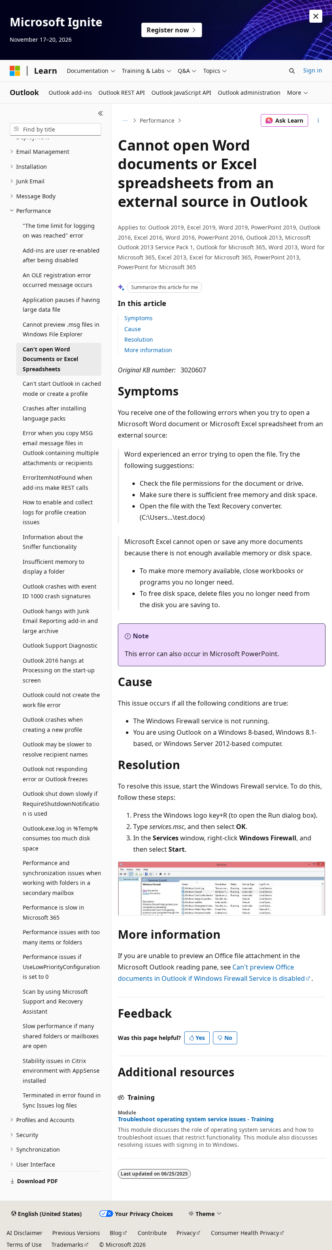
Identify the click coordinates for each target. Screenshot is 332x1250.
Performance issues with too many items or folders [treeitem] (61, 937)
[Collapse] (101, 113)
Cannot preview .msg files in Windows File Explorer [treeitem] (61, 329)
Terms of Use (24, 1244)
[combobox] (55, 129)
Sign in (312, 70)
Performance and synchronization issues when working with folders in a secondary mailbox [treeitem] (62, 878)
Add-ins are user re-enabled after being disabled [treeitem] (61, 255)
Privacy (186, 1233)
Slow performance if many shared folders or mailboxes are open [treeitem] (61, 1036)
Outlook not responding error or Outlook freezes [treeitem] (55, 774)
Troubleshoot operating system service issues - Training (196, 1119)
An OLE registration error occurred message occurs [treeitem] (57, 280)
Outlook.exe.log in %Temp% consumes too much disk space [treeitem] (60, 838)
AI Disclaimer (24, 1233)
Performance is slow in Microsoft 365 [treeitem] (53, 912)
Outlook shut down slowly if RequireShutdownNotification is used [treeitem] (61, 803)
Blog (116, 1233)
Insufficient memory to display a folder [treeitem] (53, 567)
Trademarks (67, 1244)
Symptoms (138, 318)
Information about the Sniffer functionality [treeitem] (53, 542)
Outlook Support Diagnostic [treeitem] (60, 645)
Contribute (152, 1233)
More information (148, 350)
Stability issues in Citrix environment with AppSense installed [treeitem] (61, 1070)
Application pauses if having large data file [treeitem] (61, 305)
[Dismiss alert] (315, 16)
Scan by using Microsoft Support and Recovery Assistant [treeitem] (55, 1001)
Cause (132, 329)
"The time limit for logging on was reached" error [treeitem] (59, 231)
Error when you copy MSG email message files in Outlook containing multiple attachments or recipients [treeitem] (61, 448)
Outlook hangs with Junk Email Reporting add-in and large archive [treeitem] (60, 621)
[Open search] (292, 71)
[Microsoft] (15, 71)
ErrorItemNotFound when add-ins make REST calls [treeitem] (57, 482)
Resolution (138, 339)
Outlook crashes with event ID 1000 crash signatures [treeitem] (59, 591)
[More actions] (318, 120)
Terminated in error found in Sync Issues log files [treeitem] (62, 1100)
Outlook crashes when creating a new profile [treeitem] (53, 724)
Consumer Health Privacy (245, 1233)
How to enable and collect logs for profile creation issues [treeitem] (58, 512)
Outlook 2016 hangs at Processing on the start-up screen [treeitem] (59, 670)
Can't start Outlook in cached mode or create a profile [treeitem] (62, 389)
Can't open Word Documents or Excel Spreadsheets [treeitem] (50, 359)
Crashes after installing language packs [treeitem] (54, 413)
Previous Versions (76, 1233)
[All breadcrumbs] (125, 120)
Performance (157, 120)
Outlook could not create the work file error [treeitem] (61, 700)
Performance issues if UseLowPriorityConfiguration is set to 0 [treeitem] (61, 966)
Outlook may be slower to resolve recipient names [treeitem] (57, 749)
